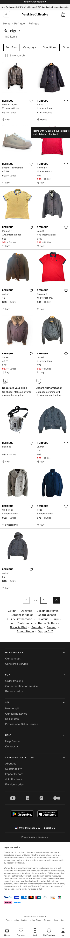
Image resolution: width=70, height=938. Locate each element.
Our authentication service (21, 686)
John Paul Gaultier (22, 623)
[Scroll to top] (56, 600)
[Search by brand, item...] (6, 14)
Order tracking (14, 681)
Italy (62, 920)
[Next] (43, 600)
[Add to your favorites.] (31, 101)
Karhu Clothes (47, 623)
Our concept (13, 658)
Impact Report (14, 774)
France (9, 920)
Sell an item (12, 719)
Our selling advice (16, 714)
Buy (7, 674)
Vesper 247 (45, 631)
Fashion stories (14, 784)
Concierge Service (16, 664)
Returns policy (14, 691)
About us (10, 763)
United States (35, 920)
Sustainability (13, 769)
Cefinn (12, 611)
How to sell (12, 708)
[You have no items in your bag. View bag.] (63, 14)
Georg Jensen (47, 615)
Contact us (12, 746)
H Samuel (43, 619)
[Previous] (26, 600)
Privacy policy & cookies (33, 837)
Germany (47, 920)
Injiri (56, 619)
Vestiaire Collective (19, 757)
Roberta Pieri (18, 627)
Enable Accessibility (35, 1)
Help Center (12, 741)
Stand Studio (25, 631)
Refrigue (19, 23)
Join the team (13, 779)
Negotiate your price (14, 388)
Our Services (14, 652)
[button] (63, 14)
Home (6, 23)
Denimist (26, 611)
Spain (56, 920)
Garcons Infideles (21, 615)
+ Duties (11, 112)
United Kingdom (21, 920)
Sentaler (36, 627)
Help (8, 735)
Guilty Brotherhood (19, 619)
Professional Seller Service (21, 724)
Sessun (51, 627)
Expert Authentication (49, 388)
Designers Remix (47, 611)
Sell (8, 702)
